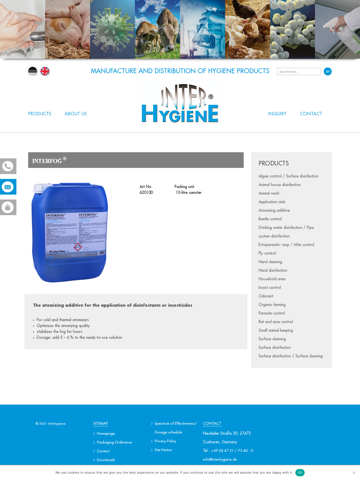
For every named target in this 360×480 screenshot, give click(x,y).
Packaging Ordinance (114, 442)
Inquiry (277, 114)
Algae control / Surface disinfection (288, 176)
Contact (311, 114)
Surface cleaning (272, 339)
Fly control (267, 253)
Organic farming (272, 305)
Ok (300, 472)
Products (39, 114)
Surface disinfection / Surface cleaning (291, 356)
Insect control (270, 288)
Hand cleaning (270, 262)
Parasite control (272, 313)
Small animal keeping (276, 330)
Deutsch (32, 71)
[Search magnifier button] (328, 71)
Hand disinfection (273, 270)
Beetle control (270, 219)
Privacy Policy (165, 441)
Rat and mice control (276, 322)
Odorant (266, 296)
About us (76, 114)
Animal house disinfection (280, 185)
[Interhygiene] (180, 102)
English (44, 71)
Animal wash (269, 193)
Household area (272, 279)
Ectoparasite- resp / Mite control (286, 245)
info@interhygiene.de (220, 459)
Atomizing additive (274, 210)
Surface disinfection (275, 348)
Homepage (106, 433)
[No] (353, 472)
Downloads (106, 460)
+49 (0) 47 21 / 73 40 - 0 (232, 451)
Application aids (272, 202)
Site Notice (163, 450)
